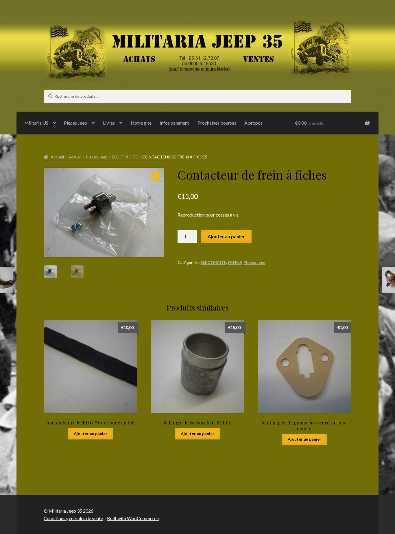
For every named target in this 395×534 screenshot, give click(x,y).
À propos (253, 122)
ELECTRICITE (125, 156)
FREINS (235, 262)
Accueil (57, 156)
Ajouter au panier (226, 236)
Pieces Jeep (75, 122)
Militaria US (36, 122)
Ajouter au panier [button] (90, 433)
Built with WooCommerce (133, 518)
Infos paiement (174, 122)
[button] (155, 176)
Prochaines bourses (217, 122)
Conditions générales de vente (73, 518)
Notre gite (141, 122)
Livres (109, 122)
